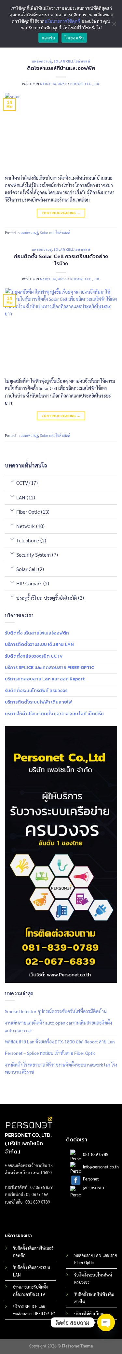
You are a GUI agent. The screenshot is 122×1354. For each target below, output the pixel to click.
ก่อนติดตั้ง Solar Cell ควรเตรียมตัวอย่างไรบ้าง (61, 260)
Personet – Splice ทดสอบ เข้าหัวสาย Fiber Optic (50, 1053)
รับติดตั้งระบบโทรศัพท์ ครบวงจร (36, 690)
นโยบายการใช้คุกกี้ (62, 21)
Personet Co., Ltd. (85, 84)
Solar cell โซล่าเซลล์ (72, 61)
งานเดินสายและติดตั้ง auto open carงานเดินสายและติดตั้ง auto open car (58, 1026)
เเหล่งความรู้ (42, 61)
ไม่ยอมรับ (74, 37)
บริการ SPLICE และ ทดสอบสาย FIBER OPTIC (49, 667)
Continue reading (61, 213)
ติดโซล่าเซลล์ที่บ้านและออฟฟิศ (61, 68)
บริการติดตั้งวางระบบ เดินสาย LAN (39, 644)
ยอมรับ (48, 37)
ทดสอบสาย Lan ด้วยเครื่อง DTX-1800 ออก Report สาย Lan (60, 1041)
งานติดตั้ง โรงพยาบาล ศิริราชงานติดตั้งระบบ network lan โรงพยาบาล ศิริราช (61, 1068)
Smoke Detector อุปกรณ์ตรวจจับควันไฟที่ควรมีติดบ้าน (56, 1011)
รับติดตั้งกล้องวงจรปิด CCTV (34, 656)
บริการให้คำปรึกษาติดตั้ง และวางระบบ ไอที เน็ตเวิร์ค (54, 713)
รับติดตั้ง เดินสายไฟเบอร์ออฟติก (37, 633)
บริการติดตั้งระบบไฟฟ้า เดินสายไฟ (38, 702)
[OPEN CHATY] (106, 1322)
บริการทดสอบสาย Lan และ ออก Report (45, 679)
